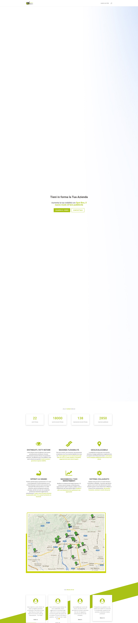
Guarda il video (61, 210)
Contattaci (78, 210)
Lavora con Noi (105, 3)
